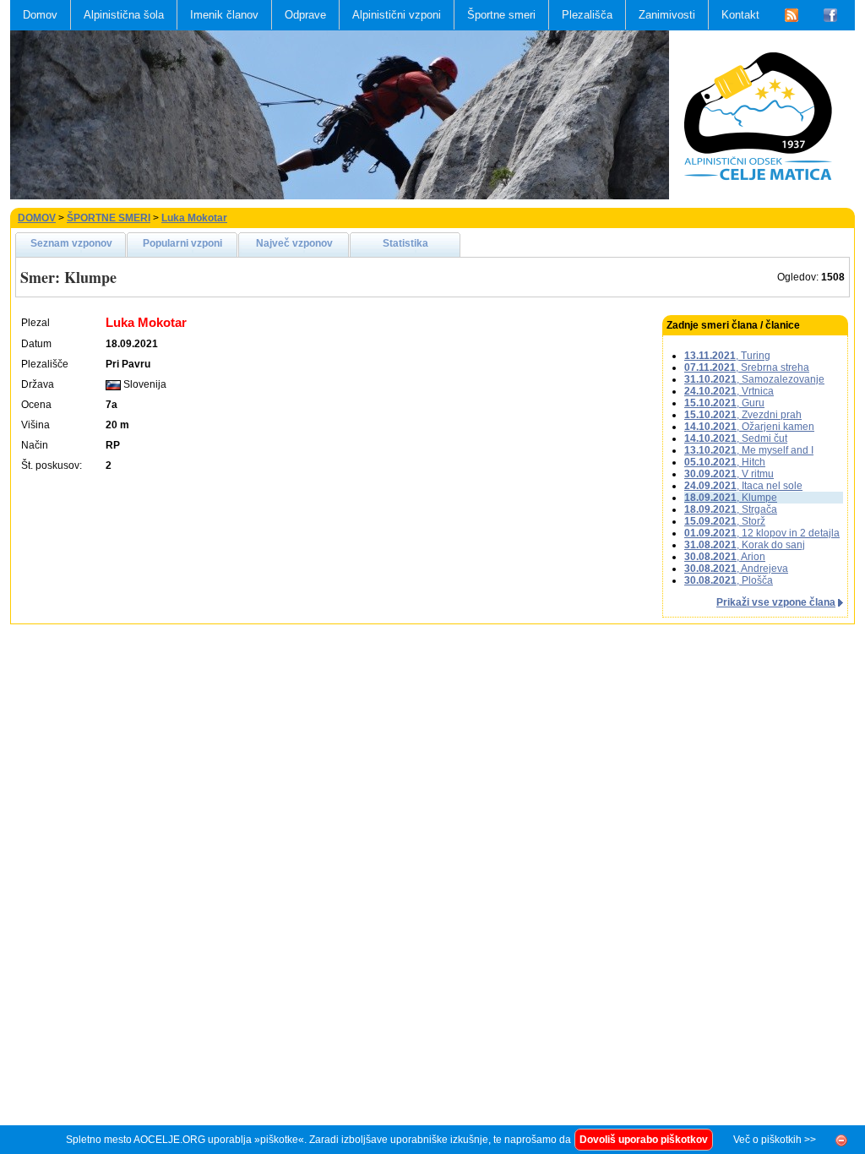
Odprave (305, 14)
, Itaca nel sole (743, 486)
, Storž (724, 521)
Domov (40, 14)
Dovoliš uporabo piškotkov (643, 1140)
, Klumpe (730, 498)
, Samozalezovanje (754, 379)
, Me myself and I (748, 450)
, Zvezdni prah (743, 415)
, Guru (724, 403)
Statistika (405, 243)
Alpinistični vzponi (396, 14)
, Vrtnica (729, 391)
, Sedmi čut (735, 438)
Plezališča (587, 14)
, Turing (727, 356)
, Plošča (728, 580)
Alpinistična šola (124, 14)
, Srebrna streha (746, 367)
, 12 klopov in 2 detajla (762, 533)
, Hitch (724, 462)
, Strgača (730, 509)
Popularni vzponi (182, 243)
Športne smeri (501, 14)
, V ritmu (729, 474)
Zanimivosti (667, 14)
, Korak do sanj (744, 545)
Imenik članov (224, 14)
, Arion (724, 557)
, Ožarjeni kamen (749, 427)
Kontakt (740, 14)
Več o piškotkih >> (774, 1140)
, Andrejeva (736, 568)
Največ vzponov (294, 243)
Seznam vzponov (71, 243)
